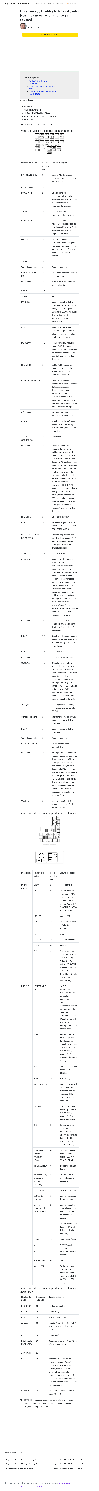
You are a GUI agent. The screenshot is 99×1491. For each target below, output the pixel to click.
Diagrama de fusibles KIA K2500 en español (67, 1468)
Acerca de (50, 3)
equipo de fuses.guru (65, 1483)
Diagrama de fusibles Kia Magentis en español (22, 1464)
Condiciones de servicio (12, 1487)
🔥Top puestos (71, 3)
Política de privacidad (28, 1487)
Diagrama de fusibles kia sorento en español (21, 1460)
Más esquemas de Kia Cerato (50, 34)
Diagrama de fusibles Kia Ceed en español (67, 1460)
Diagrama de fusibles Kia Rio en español (20, 1468)
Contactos (59, 3)
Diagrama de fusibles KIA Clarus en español (67, 1464)
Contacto (40, 1487)
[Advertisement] (49, 53)
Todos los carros (39, 3)
